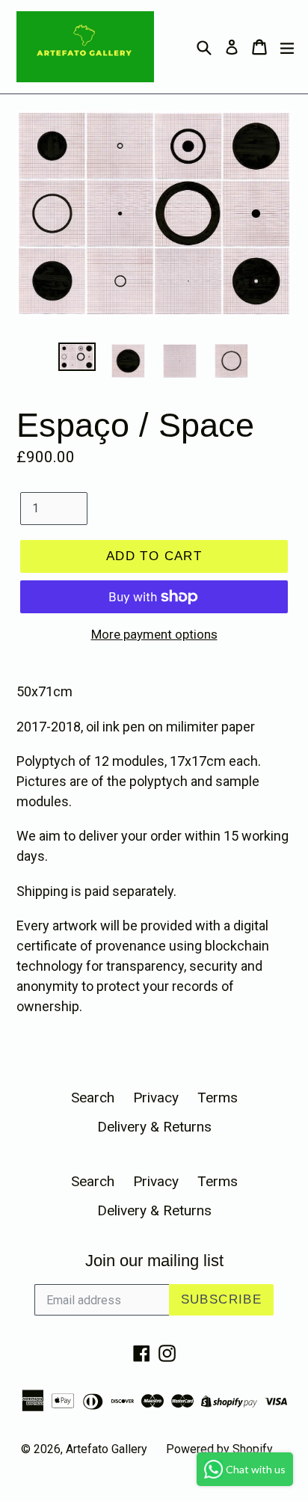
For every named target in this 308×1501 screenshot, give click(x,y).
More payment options (154, 634)
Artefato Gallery (106, 1449)
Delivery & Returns (154, 1126)
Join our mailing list (154, 1260)
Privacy (156, 1097)
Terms (217, 1097)
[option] (76, 357)
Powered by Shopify (219, 1449)
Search (92, 1097)
